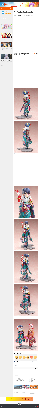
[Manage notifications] (1, 406)
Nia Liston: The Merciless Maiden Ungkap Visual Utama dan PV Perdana (6, 61)
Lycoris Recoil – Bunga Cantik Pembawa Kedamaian (5, 40)
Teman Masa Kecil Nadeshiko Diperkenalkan (32, 391)
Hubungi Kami (19, 403)
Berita (15, 8)
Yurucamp (17, 375)
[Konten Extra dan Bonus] (10, 8)
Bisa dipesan (33, 53)
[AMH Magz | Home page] (5, 4)
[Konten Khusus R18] (11, 8)
